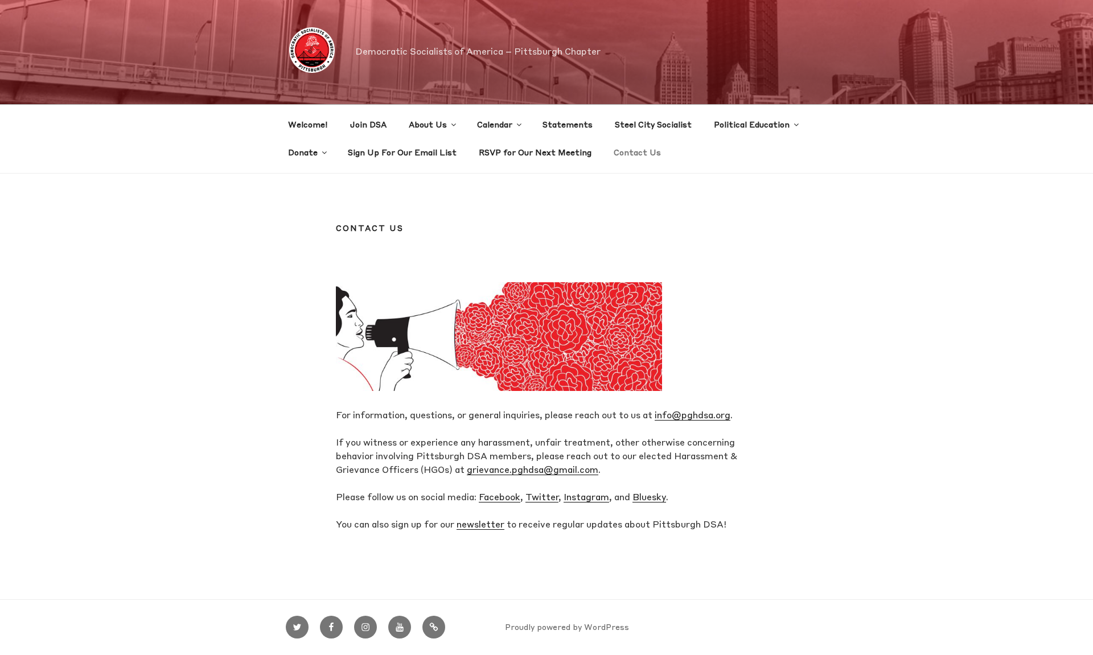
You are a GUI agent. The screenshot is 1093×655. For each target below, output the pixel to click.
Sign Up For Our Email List (402, 153)
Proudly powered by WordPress (567, 628)
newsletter (480, 525)
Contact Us (637, 153)
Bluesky (649, 497)
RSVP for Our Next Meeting (535, 153)
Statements (568, 125)
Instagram (586, 497)
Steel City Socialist (653, 125)
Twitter (541, 497)
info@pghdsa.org (692, 416)
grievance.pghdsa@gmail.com (532, 470)
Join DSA (368, 125)
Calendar (494, 125)
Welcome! (308, 125)
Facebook (499, 497)
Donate (303, 153)
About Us (428, 125)
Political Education (752, 125)
